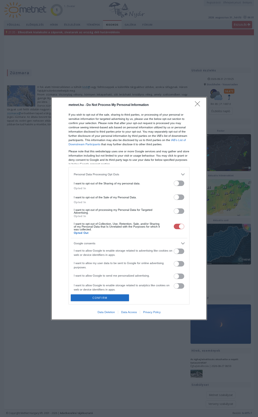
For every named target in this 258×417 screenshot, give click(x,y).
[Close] (199, 105)
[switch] (179, 183)
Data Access (129, 312)
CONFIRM (100, 297)
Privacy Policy (152, 312)
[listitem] (129, 174)
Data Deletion (106, 312)
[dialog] (129, 208)
